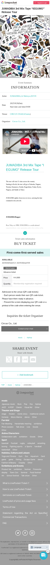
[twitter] (18, 533)
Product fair (6, 469)
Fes (31, 404)
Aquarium (34, 456)
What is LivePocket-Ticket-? (16, 483)
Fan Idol (5, 420)
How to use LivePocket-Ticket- (17, 489)
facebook (17, 359)
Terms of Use (9, 507)
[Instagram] (32, 533)
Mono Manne (16, 417)
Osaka (27, 114)
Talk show (20, 427)
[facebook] (25, 533)
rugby (22, 443)
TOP (3, 385)
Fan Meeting (7, 424)
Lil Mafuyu (25, 96)
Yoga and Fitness (9, 456)
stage (4, 414)
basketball (6, 450)
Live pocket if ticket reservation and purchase (9, 3)
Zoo (26, 456)
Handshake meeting (23, 424)
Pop (25, 404)
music (20, 338)
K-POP (11, 407)
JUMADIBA (15, 96)
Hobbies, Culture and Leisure (16, 453)
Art (3, 475)
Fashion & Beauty (9, 463)
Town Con (14, 472)
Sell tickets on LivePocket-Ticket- (17, 495)
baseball (5, 443)
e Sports (28, 446)
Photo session (7, 427)
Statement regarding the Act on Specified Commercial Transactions (25, 515)
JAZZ (4, 407)
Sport (4, 440)
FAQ (4, 523)
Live (28, 427)
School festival (13, 475)
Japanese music (8, 404)
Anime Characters (10, 433)
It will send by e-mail (33, 359)
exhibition (38, 424)
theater (12, 414)
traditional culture (37, 414)
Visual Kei (28, 407)
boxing (4, 446)
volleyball (31, 443)
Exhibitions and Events (13, 466)
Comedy (5, 417)
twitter (9, 359)
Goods (35, 427)
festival (28, 469)
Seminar (24, 472)
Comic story (22, 414)
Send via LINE (25, 359)
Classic (19, 407)
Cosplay (22, 463)
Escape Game (29, 459)
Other (37, 407)
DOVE (33, 96)
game (11, 459)
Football (14, 443)
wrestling (41, 443)
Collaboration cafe (9, 437)
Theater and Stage (11, 410)
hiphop (29, 338)
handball (38, 446)
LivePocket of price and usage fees (19, 501)
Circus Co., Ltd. (18, 121)
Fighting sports (16, 446)
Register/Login (42, 3)
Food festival (35, 472)
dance (27, 417)
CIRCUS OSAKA (17, 114)
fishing (18, 459)
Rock (19, 404)
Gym (20, 456)
